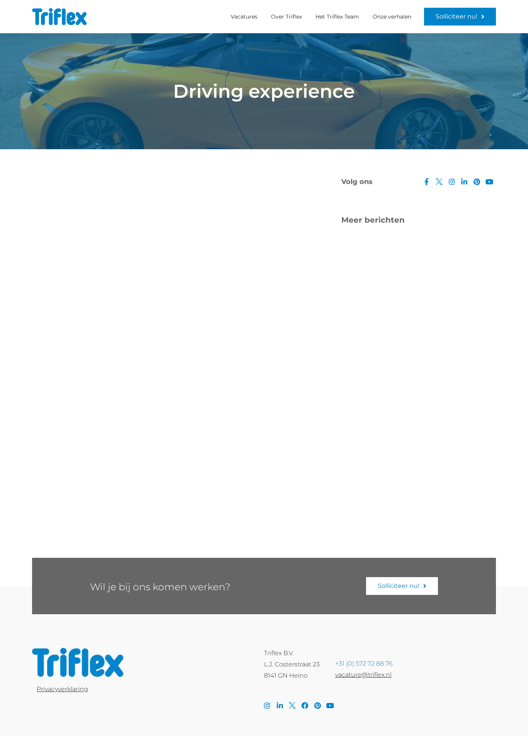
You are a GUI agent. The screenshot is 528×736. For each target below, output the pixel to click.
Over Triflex (286, 16)
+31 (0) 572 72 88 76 (364, 663)
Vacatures (244, 16)
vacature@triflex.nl (363, 674)
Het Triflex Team (337, 16)
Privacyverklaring (62, 689)
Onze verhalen (392, 16)
